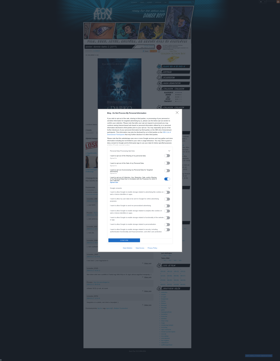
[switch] (167, 155)
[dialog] (140, 180)
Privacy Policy (152, 248)
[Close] (178, 113)
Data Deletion (127, 248)
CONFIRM (124, 240)
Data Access (140, 248)
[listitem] (140, 151)
